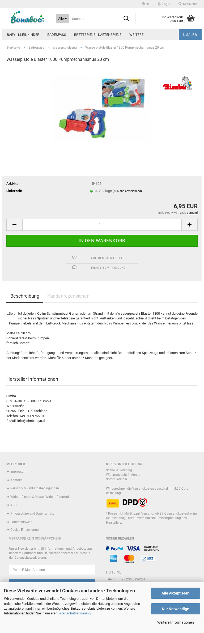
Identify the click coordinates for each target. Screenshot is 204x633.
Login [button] (165, 4)
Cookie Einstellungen (25, 530)
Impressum (18, 471)
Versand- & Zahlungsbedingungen (34, 488)
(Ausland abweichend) (127, 191)
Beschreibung (24, 296)
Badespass (56, 35)
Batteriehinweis (21, 522)
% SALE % (190, 35)
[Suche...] (126, 19)
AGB (13, 505)
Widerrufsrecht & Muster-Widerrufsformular (41, 497)
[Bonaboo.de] (27, 17)
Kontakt (16, 480)
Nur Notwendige (175, 609)
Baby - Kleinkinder (23, 35)
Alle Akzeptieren (175, 593)
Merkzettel (189, 4)
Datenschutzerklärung (74, 613)
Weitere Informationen (175, 622)
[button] (146, 4)
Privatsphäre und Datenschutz (32, 513)
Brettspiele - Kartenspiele (97, 35)
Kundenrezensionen (68, 296)
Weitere (136, 35)
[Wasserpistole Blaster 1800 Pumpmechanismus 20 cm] (102, 107)
